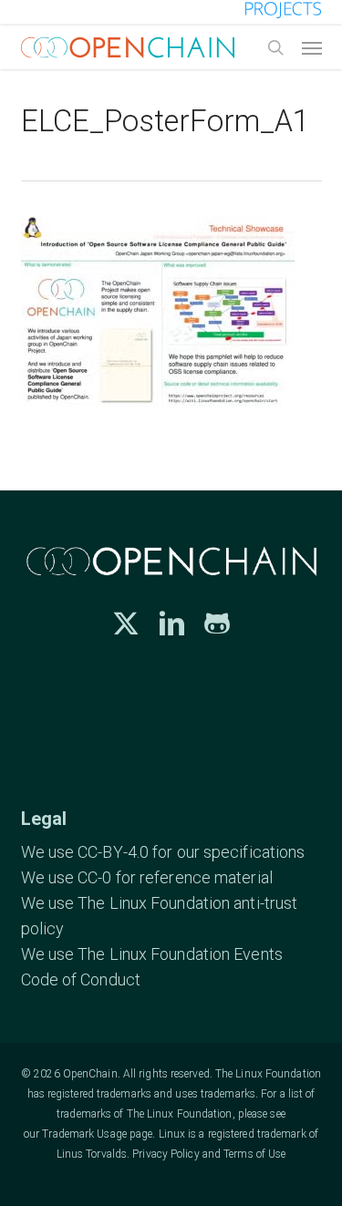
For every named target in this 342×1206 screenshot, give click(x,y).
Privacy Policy (165, 1154)
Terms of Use (254, 1154)
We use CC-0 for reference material (147, 877)
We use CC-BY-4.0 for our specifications (163, 851)
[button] (312, 47)
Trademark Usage (84, 1134)
